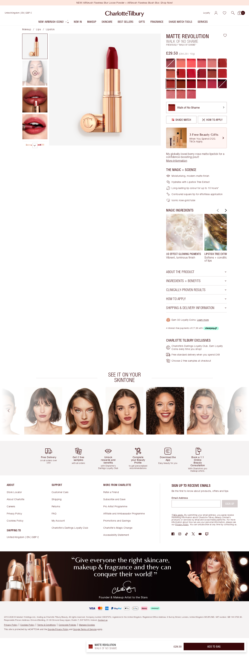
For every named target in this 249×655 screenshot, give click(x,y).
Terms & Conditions (46, 625)
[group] (184, 238)
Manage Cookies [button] (87, 625)
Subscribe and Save (114, 499)
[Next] (225, 210)
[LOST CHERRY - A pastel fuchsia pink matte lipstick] (191, 63)
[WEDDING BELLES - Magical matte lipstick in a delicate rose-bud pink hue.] (170, 94)
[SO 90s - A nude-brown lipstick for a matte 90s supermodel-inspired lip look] (181, 83)
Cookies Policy (15, 520)
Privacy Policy (14, 513)
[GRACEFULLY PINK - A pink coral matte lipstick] (201, 63)
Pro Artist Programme (115, 506)
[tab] (35, 46)
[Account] (216, 13)
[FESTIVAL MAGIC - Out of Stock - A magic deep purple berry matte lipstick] (222, 83)
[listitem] (53, 22)
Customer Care (60, 492)
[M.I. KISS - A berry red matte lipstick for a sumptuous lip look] (212, 73)
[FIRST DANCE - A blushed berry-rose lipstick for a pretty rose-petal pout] (191, 94)
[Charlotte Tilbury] (124, 13)
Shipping (57, 499)
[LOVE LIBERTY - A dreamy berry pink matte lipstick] (201, 83)
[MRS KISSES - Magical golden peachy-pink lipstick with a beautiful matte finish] (181, 94)
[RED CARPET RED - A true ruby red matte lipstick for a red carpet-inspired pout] (191, 83)
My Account (58, 520)
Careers (11, 506)
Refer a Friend (111, 492)
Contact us (103, 620)
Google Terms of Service (85, 629)
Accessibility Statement (116, 534)
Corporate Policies (67, 625)
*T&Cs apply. (178, 515)
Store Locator (14, 492)
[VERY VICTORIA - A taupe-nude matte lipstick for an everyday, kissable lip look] (170, 73)
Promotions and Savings (117, 520)
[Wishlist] (224, 13)
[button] (233, 13)
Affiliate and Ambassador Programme (124, 513)
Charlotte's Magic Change (117, 527)
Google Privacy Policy (58, 629)
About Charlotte (15, 499)
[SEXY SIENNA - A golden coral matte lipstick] (181, 63)
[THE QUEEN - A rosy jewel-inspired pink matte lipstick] (212, 83)
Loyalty (206, 13)
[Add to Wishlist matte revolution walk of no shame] (225, 35)
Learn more (203, 319)
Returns (56, 506)
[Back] (217, 210)
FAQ (54, 513)
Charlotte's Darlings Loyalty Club (70, 527)
